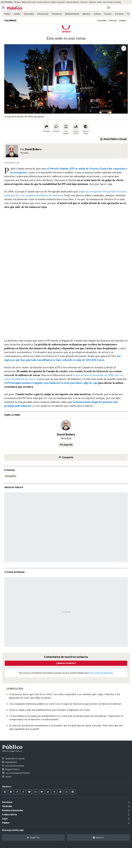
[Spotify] (60, 791)
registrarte (108, 673)
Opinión (17, 14)
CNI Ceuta (17, 2)
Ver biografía (66, 444)
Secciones (7, 802)
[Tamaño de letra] (76, 127)
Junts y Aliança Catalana (112, 2)
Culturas (97, 14)
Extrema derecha (43, 2)
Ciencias (107, 14)
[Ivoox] (72, 791)
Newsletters (11, 762)
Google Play (35, 837)
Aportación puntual (14, 766)
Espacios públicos (72, 2)
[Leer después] (66, 127)
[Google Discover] (10, 791)
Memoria (86, 14)
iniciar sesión (94, 673)
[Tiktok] (48, 791)
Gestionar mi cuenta (14, 758)
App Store (100, 837)
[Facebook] (17, 791)
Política (7, 14)
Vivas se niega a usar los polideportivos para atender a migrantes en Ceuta (49, 709)
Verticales (7, 806)
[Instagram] (35, 791)
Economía (119, 14)
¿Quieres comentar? (66, 663)
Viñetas (122, 20)
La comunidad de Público (17, 773)
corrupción (10, 476)
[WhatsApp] (66, 791)
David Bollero (33, 149)
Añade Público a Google (115, 139)
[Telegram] (54, 791)
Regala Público (12, 769)
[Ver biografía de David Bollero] (66, 425)
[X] (23, 791)
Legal (4, 818)
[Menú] (3, 7)
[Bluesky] (29, 791)
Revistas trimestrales (12, 810)
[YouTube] (41, 791)
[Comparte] (46, 127)
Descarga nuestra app (13, 830)
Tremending (29, 14)
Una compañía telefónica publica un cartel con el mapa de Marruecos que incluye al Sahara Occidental (65, 703)
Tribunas (113, 20)
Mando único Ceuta (29, 2)
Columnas (10, 20)
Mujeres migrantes (58, 2)
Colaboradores (9, 814)
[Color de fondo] (85, 127)
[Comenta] (56, 127)
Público (12, 747)
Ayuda (8, 776)
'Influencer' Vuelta (95, 2)
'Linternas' (84, 2)
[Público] (61, 8)
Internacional (42, 14)
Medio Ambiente (72, 14)
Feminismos (57, 14)
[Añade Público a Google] (4, 791)
